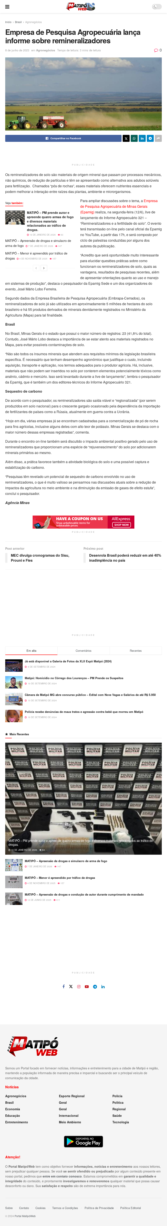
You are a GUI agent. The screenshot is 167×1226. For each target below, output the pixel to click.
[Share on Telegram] (150, 138)
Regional (119, 1109)
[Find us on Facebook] (63, 986)
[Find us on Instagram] (78, 986)
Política (118, 1102)
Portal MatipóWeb (25, 1216)
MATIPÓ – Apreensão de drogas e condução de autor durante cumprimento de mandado (84, 894)
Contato (24, 1208)
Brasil (18, 22)
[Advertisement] (83, 153)
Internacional (68, 1115)
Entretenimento (16, 1122)
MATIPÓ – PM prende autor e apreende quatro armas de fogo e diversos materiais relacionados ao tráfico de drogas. (50, 221)
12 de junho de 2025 (39, 899)
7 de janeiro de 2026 (40, 246)
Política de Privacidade (99, 1208)
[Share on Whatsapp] (134, 138)
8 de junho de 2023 (17, 50)
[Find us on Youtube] (87, 986)
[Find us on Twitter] (71, 986)
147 (59, 246)
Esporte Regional (72, 1096)
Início (8, 22)
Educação (12, 1115)
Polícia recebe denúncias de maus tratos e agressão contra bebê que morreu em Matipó (84, 712)
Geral (63, 1102)
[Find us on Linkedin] (103, 986)
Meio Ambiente (70, 1122)
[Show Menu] (7, 6)
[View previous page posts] (36, 268)
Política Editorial (130, 1208)
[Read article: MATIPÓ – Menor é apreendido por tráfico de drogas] (14, 882)
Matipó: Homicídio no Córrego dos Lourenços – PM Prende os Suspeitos (74, 678)
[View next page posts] (44, 268)
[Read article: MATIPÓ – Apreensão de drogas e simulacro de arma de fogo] (14, 865)
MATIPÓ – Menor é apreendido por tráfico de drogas (60, 878)
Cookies (40, 1208)
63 (61, 234)
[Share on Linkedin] (142, 138)
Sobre (9, 1208)
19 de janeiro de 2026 (42, 234)
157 (54, 258)
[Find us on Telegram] (95, 986)
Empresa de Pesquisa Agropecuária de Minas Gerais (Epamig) (119, 206)
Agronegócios (33, 22)
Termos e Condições (65, 1208)
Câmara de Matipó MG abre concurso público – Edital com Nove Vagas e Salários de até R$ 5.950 (90, 695)
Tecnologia (120, 1122)
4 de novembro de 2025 (33, 258)
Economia (12, 1109)
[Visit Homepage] (80, 6)
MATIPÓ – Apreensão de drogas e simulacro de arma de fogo (66, 861)
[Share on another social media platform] (158, 138)
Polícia (117, 1096)
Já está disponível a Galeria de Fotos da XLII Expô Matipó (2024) (68, 661)
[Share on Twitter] (126, 138)
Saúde (117, 1115)
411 (58, 899)
